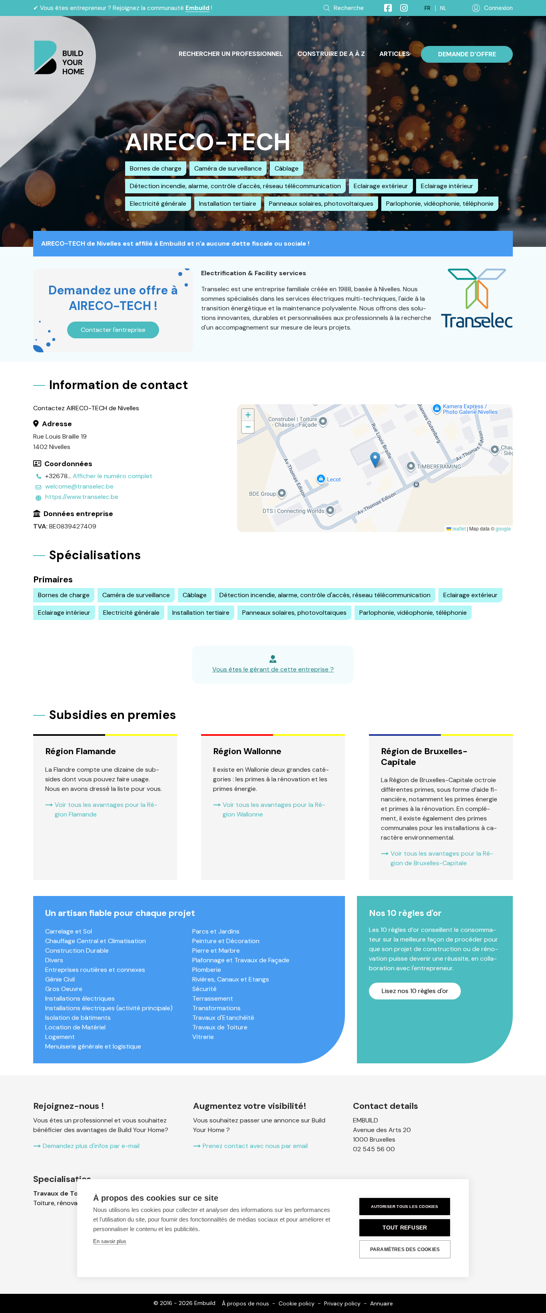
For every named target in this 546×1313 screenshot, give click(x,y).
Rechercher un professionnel (231, 54)
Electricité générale (158, 203)
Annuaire (381, 1303)
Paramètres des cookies (405, 1249)
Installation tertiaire (227, 203)
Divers (54, 960)
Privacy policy (342, 1303)
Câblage (287, 168)
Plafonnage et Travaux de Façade (240, 960)
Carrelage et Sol (68, 931)
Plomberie (206, 969)
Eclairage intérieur (447, 186)
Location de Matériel (75, 1027)
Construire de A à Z (331, 54)
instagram (401, 8)
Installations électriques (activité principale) (109, 1008)
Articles (394, 54)
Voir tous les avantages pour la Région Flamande (106, 809)
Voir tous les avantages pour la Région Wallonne (274, 809)
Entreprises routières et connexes (95, 969)
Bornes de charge (155, 168)
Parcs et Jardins (215, 931)
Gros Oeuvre (63, 989)
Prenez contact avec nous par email (255, 1146)
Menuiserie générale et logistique (93, 1046)
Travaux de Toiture (219, 1027)
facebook (385, 8)
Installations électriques (80, 998)
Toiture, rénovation (61, 1203)
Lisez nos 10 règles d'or (415, 991)
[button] (375, 460)
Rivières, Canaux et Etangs (230, 979)
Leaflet (458, 528)
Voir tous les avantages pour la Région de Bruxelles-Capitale (442, 858)
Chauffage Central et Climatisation (95, 941)
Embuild (197, 8)
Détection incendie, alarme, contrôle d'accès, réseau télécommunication (235, 186)
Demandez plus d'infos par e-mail (91, 1146)
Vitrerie (203, 1037)
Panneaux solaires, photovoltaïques (321, 203)
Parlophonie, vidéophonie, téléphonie (440, 203)
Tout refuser (405, 1228)
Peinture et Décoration (225, 941)
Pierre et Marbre (216, 950)
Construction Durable (77, 950)
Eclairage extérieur (381, 186)
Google (503, 528)
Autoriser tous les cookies (404, 1206)
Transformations (216, 1008)
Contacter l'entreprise (113, 330)
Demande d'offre (467, 54)
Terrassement (212, 998)
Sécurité (204, 989)
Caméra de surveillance (228, 168)
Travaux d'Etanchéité (223, 1017)
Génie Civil (60, 979)
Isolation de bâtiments (78, 1017)
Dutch (443, 8)
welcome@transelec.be (79, 486)
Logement (60, 1037)
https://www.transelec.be (81, 497)
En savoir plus (109, 1241)
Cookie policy (297, 1303)
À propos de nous (245, 1303)
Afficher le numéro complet (112, 476)
